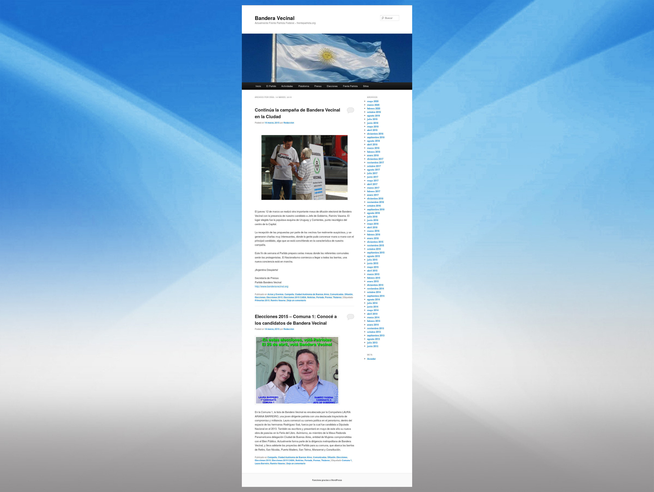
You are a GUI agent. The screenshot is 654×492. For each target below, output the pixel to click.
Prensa (317, 86)
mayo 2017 (372, 180)
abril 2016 (372, 227)
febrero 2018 (373, 151)
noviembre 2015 (375, 245)
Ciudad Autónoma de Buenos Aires (312, 294)
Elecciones (332, 86)
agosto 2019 (373, 115)
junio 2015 (372, 263)
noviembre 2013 (375, 328)
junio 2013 (372, 346)
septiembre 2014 (375, 295)
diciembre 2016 (375, 198)
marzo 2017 (373, 187)
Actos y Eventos (276, 294)
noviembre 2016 (375, 202)
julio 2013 (372, 342)
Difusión (349, 294)
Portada (320, 297)
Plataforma (303, 86)
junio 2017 (372, 176)
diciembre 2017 (375, 158)
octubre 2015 (374, 249)
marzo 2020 (373, 104)
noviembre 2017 (375, 162)
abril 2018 (372, 144)
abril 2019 (372, 130)
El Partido (271, 86)
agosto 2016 (373, 213)
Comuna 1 (347, 460)
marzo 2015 (373, 274)
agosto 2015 (373, 256)
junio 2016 (372, 220)
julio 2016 (372, 216)
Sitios (366, 86)
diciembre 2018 (375, 133)
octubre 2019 (374, 112)
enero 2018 (373, 155)
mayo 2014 (372, 310)
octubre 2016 (374, 205)
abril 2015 (372, 270)
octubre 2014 (374, 292)
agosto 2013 (373, 339)
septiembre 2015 (375, 252)
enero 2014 (373, 324)
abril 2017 (372, 184)
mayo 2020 (372, 101)
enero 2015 (373, 281)
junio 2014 (372, 306)
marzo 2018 (373, 148)
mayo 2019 (372, 126)
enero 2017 (373, 194)
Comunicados (337, 294)
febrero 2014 (373, 320)
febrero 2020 (373, 108)
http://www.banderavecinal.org (271, 286)
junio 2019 (372, 122)
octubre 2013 (374, 331)
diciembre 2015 (375, 241)
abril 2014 (372, 313)
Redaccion (289, 122)
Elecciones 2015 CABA (295, 297)
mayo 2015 (372, 267)
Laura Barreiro (262, 463)
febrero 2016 (373, 234)
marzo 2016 (373, 230)
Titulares (337, 297)
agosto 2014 (373, 299)
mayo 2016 (372, 223)
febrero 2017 (373, 191)
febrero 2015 (373, 277)
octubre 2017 (374, 166)
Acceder (371, 358)
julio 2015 (372, 259)
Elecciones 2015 (275, 297)
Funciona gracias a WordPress (327, 480)
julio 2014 (372, 303)
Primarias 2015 (262, 300)
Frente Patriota (350, 86)
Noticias (311, 297)
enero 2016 (373, 238)
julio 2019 (372, 119)
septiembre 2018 (375, 137)
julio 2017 (372, 173)
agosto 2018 (373, 140)
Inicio (258, 86)
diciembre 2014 (375, 285)
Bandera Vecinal (274, 17)
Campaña (289, 294)
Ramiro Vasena (278, 300)
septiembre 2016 (375, 209)
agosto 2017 (373, 169)
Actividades (287, 86)
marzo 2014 (373, 317)
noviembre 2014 (375, 288)
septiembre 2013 (375, 335)
